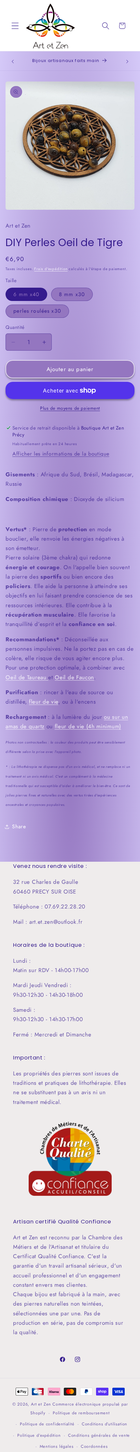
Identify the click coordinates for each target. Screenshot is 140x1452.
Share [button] (19, 826)
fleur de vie (43, 702)
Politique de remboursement (81, 1413)
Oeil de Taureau (27, 677)
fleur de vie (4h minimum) (88, 726)
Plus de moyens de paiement (70, 408)
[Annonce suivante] (127, 61)
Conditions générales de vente (99, 1435)
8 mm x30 (72, 294)
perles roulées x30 (37, 311)
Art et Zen (41, 1404)
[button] (15, 26)
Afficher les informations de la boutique (60, 453)
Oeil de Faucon (74, 677)
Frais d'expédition (51, 268)
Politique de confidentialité (47, 1424)
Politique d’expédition (39, 1435)
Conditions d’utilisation (104, 1424)
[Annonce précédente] (13, 61)
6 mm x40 (26, 294)
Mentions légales (57, 1446)
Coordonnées (94, 1446)
